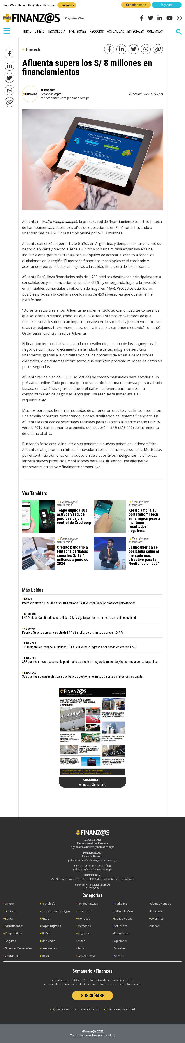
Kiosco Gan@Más (29, 5)
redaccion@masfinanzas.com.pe (92, 869)
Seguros (10, 941)
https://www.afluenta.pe (57, 221)
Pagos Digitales (51, 926)
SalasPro (49, 5)
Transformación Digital (56, 911)
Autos (81, 941)
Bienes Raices (123, 918)
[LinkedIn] (9, 66)
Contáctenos (91, 1009)
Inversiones (77, 32)
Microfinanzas (14, 926)
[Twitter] (9, 78)
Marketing (120, 904)
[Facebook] (9, 53)
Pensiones (85, 911)
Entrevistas (121, 933)
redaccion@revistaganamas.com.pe (65, 98)
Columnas (155, 32)
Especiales (135, 32)
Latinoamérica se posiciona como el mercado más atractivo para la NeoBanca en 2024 (144, 555)
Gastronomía (86, 956)
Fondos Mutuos (88, 904)
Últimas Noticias (160, 904)
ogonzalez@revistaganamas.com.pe (92, 847)
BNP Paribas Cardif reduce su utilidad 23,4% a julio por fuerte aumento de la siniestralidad (79, 618)
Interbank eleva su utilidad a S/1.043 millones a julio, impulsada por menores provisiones (79, 603)
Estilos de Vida (123, 911)
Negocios (97, 32)
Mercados (84, 926)
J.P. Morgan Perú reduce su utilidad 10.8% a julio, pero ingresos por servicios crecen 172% (79, 647)
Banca (9, 918)
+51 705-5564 (92, 888)
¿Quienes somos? (64, 1009)
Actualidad (115, 32)
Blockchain (48, 941)
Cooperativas (14, 933)
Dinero (40, 32)
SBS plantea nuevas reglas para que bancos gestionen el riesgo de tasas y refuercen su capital (82, 676)
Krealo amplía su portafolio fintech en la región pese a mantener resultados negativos (144, 520)
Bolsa (45, 956)
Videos (154, 926)
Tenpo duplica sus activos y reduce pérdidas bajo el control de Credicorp (74, 516)
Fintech (46, 918)
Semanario (67, 5)
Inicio (27, 32)
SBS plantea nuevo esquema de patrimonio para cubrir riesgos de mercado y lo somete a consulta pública (90, 662)
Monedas (84, 918)
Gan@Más (9, 5)
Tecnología (56, 32)
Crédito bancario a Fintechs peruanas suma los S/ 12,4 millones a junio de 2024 (72, 555)
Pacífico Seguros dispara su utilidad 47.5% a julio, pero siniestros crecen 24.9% (72, 632)
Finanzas (11, 911)
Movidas (119, 948)
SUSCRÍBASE (92, 995)
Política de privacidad (120, 1009)
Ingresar (167, 5)
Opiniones (120, 941)
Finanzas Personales (18, 948)
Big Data (46, 933)
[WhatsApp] (9, 90)
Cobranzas (12, 956)
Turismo (83, 948)
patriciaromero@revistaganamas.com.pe (92, 860)
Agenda (119, 956)
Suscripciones (136, 5)
